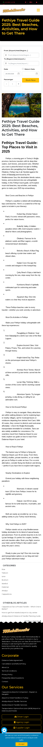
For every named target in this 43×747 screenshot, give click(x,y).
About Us (5, 667)
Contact (5, 681)
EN (31, 2)
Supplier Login (22, 728)
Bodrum (5, 580)
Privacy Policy (7, 674)
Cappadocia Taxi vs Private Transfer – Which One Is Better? (21, 608)
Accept (21, 744)
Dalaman (5, 587)
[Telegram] (4, 730)
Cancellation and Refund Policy (14, 664)
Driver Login (23, 717)
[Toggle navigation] (38, 10)
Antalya (5, 591)
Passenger (8, 79)
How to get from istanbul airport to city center (19, 612)
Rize (3, 569)
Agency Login (22, 722)
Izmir (3, 576)
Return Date (29, 69)
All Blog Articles (32, 621)
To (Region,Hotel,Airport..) (14, 59)
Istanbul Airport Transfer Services (14, 705)
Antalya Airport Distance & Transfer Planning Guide (21, 616)
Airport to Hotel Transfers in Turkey (15, 698)
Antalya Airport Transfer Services (14, 701)
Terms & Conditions (9, 671)
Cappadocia (6, 594)
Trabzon (5, 573)
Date (6, 69)
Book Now (31, 80)
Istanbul (5, 583)
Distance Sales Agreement (12, 660)
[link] (8, 455)
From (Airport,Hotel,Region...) (16, 50)
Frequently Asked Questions (13, 678)
